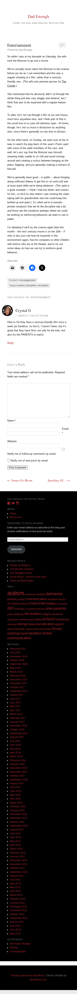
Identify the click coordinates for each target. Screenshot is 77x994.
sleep (31, 624)
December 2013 (18, 860)
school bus (62, 619)
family (16, 603)
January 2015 (17, 810)
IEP (10, 608)
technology (45, 629)
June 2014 (15, 837)
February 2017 (18, 718)
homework (62, 603)
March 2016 (16, 756)
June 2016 (15, 745)
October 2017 (17, 687)
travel (23, 633)
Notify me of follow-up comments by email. (31, 453)
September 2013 (19, 872)
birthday (12, 599)
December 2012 (18, 906)
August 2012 (16, 922)
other (49, 608)
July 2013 (15, 879)
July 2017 (15, 698)
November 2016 (18, 725)
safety (38, 619)
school (48, 619)
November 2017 (18, 683)
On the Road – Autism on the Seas (28, 576)
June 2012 (15, 929)
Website (12, 441)
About (13, 513)
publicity (19, 614)
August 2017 (16, 694)
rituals (31, 619)
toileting (13, 633)
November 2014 (18, 818)
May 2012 (15, 933)
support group (32, 629)
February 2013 (18, 898)
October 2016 (17, 729)
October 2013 (17, 868)
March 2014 (16, 848)
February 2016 (18, 760)
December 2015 (18, 768)
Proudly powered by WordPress (28, 975)
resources (13, 619)
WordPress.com (38, 979)
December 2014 (18, 814)
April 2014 (15, 845)
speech (59, 624)
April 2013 (15, 891)
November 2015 (18, 772)
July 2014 (15, 833)
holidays (51, 603)
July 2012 (15, 925)
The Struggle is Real (21, 573)
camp (21, 599)
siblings (22, 624)
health (41, 603)
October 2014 (17, 822)
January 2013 (17, 902)
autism (21, 285)
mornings (19, 608)
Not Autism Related (20, 943)
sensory (11, 624)
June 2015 (15, 791)
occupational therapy (35, 609)
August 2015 (16, 783)
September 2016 (19, 733)
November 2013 (18, 864)
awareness (31, 594)
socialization (45, 624)
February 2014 (18, 852)
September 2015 (19, 779)
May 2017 (15, 706)
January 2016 (17, 764)
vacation (34, 633)
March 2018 (16, 671)
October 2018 (17, 660)
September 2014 (19, 825)
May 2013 (15, 887)
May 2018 (15, 668)
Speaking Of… (59, 480)
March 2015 (16, 802)
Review (14, 947)
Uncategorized (28, 280)
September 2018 (19, 664)
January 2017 (17, 721)
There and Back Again (22, 580)
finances (24, 603)
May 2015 (15, 795)
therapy (57, 628)
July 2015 (15, 787)
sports (10, 629)
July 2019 (15, 652)
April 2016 (15, 752)
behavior (54, 593)
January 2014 (17, 856)
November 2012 (18, 910)
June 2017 (15, 702)
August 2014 (16, 829)
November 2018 (18, 656)
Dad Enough (38, 16)
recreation (43, 285)
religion (46, 614)
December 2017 (18, 679)
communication (36, 599)
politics (10, 614)
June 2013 (15, 883)
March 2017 (16, 714)
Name (11, 420)
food (33, 603)
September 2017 (19, 691)
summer (19, 628)
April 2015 (15, 798)
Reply (10, 342)
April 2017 (15, 710)
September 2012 (19, 918)
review (23, 619)
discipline (31, 285)
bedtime (41, 594)
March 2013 (16, 895)
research (57, 614)
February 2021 (18, 648)
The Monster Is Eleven (22, 569)
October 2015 (17, 775)
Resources (16, 517)
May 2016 (15, 748)
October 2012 (17, 914)
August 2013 (16, 875)
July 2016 (15, 741)
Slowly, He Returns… (21, 565)
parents (60, 608)
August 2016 (16, 737)
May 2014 (15, 841)
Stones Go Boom (19, 480)
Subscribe (16, 549)
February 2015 (18, 806)
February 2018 (18, 675)
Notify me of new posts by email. (29, 460)
